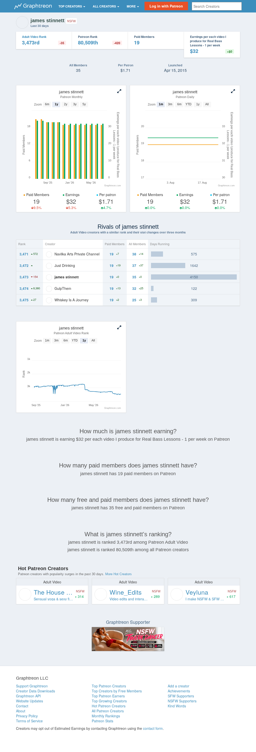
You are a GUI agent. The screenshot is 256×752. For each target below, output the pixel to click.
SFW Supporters (181, 695)
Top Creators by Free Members (117, 690)
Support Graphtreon (32, 685)
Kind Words (177, 705)
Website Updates (29, 700)
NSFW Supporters (182, 700)
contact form (153, 728)
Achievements (179, 690)
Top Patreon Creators (109, 685)
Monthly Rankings (106, 715)
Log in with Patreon (166, 5)
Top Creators (70, 6)
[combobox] (217, 6)
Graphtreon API (28, 695)
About (20, 710)
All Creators (105, 6)
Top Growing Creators (109, 700)
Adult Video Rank (34, 36)
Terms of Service (29, 720)
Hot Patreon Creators (109, 705)
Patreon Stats (102, 720)
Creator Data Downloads (35, 690)
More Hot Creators (118, 574)
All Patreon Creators (108, 710)
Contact (22, 705)
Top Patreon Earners (108, 695)
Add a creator (178, 685)
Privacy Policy (27, 715)
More (131, 6)
